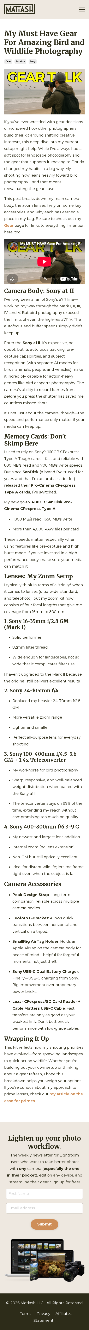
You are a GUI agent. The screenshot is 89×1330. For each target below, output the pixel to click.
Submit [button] (44, 1224)
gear (8, 61)
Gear (8, 225)
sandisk (20, 61)
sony (33, 61)
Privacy (43, 1313)
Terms (25, 1313)
